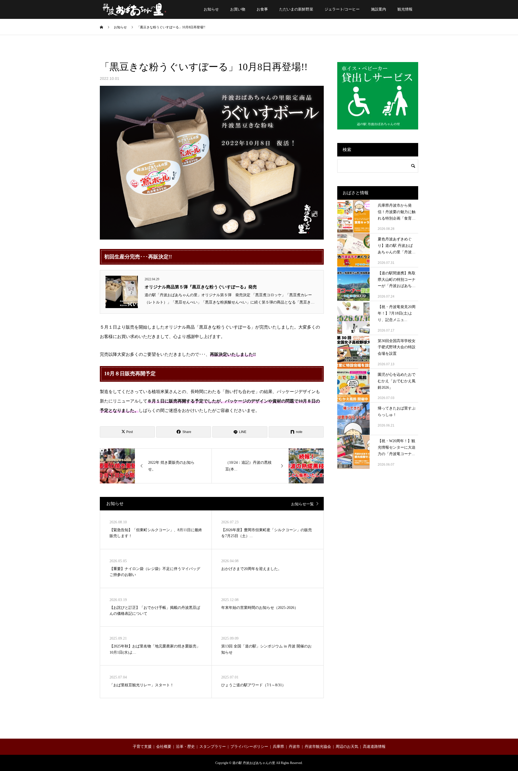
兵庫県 (278, 747)
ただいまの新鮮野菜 (296, 9)
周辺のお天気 (347, 747)
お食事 (262, 9)
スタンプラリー (212, 747)
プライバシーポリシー (249, 747)
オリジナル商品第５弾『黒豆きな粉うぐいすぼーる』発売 (201, 287)
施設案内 (378, 9)
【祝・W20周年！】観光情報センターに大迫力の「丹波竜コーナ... (396, 447)
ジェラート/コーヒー (342, 9)
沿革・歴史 (185, 747)
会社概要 (163, 747)
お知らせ (211, 9)
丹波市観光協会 (318, 747)
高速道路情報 (374, 747)
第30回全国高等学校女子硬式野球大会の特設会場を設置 (396, 347)
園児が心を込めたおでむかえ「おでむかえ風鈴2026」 (396, 381)
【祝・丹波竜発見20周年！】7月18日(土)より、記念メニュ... (396, 313)
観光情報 (405, 9)
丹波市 (294, 747)
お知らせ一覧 (302, 504)
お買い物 (237, 9)
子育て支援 (142, 747)
